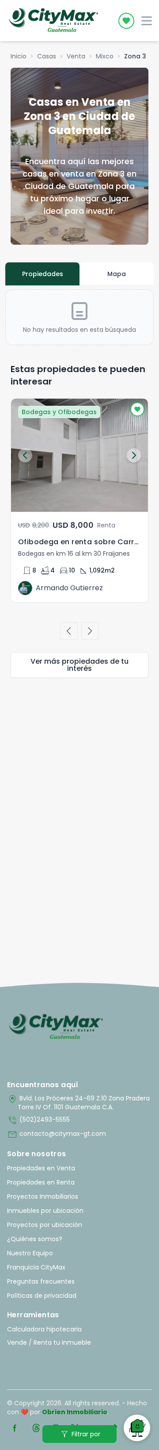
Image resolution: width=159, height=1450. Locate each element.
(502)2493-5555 (38, 1120)
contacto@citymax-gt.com (56, 1134)
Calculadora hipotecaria (44, 1329)
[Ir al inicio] (56, 1027)
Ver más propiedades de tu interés (79, 664)
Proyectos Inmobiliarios (42, 1196)
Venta (76, 56)
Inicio (18, 56)
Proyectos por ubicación (44, 1224)
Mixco (105, 56)
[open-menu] (146, 20)
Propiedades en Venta (41, 1168)
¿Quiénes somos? (34, 1239)
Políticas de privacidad (41, 1295)
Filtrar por (79, 1434)
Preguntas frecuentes (41, 1281)
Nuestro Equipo (30, 1253)
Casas (46, 56)
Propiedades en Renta (41, 1182)
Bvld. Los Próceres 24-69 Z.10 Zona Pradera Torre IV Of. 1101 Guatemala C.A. (78, 1103)
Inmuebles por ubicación (45, 1210)
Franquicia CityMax (36, 1267)
